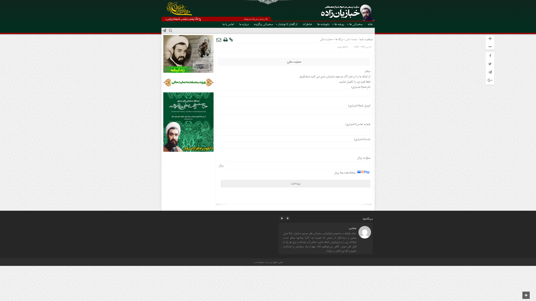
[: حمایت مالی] (219, 40)
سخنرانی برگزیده (263, 24)
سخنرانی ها (356, 24)
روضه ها (339, 24)
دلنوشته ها (323, 24)
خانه (370, 24)
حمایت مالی (294, 62)
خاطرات (307, 24)
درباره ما (244, 24)
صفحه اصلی (351, 39)
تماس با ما (228, 24)
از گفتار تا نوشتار (288, 24)
